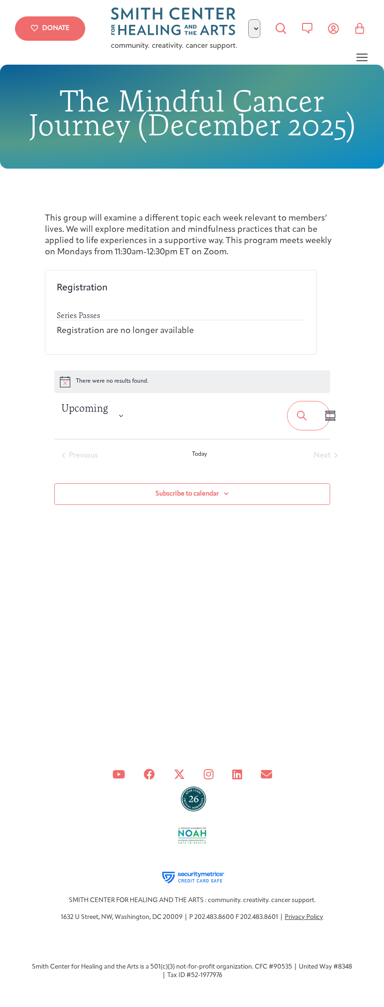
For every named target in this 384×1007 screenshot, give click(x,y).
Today (199, 454)
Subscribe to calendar (187, 493)
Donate (55, 28)
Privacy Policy (304, 917)
